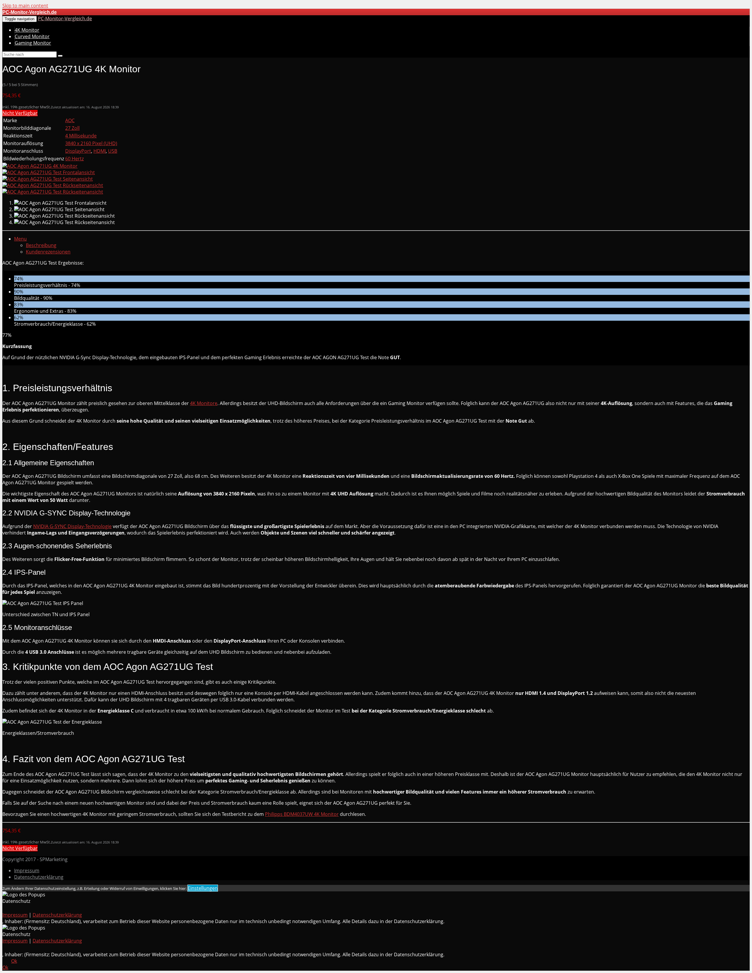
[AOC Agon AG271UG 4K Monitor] (40, 166)
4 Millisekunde (81, 135)
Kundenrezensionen (48, 251)
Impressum (26, 870)
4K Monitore (203, 403)
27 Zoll (72, 128)
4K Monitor (27, 30)
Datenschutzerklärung (38, 877)
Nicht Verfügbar (20, 113)
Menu (20, 239)
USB (112, 151)
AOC (70, 120)
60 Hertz (74, 158)
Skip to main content (25, 5)
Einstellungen (203, 888)
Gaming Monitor (33, 43)
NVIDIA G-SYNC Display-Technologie (72, 526)
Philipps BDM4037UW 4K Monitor (302, 814)
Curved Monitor (32, 36)
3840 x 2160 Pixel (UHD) (91, 143)
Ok (14, 961)
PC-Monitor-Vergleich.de (65, 18)
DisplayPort (78, 151)
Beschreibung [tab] (41, 245)
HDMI (99, 151)
